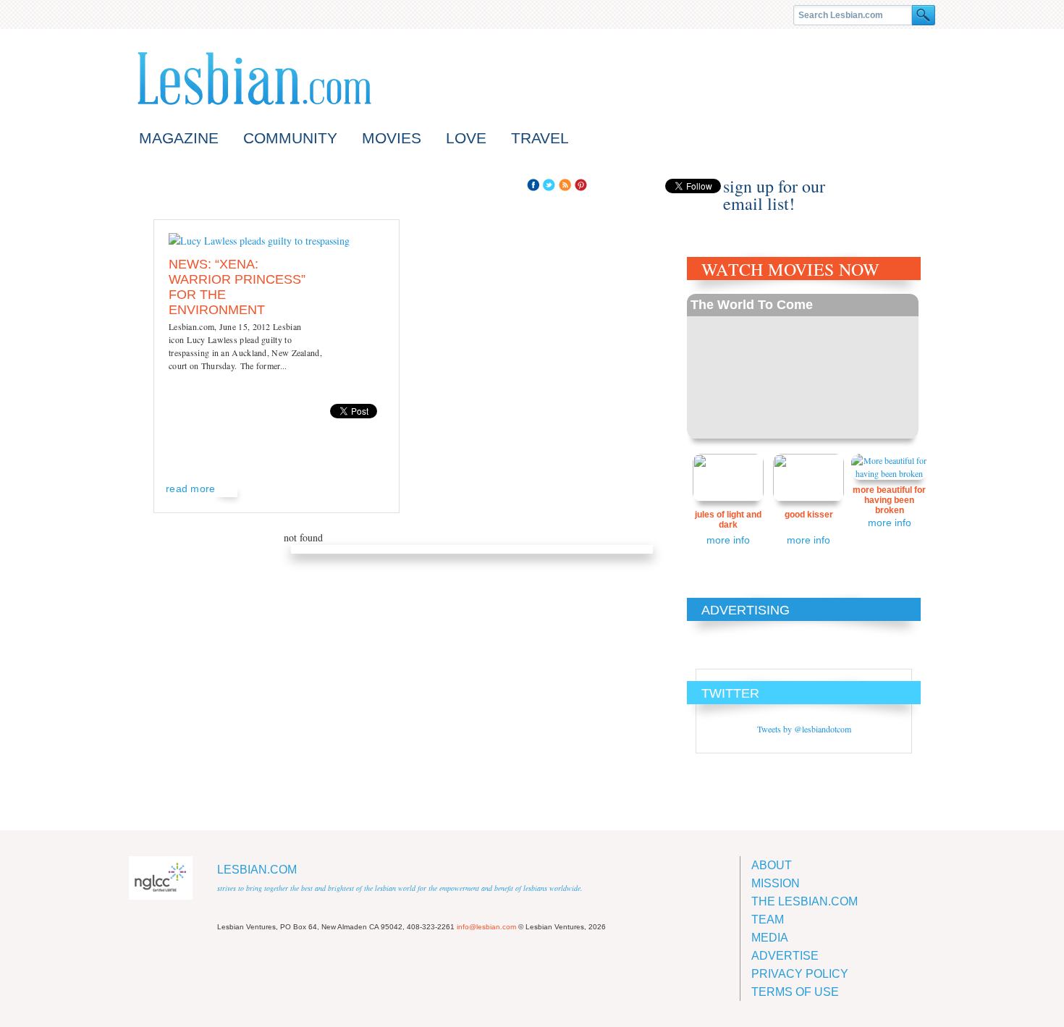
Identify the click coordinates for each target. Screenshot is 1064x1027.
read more (191, 488)
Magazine (179, 138)
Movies (391, 138)
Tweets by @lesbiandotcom (804, 729)
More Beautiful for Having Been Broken (889, 500)
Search (923, 15)
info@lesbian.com (486, 927)
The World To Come (752, 304)
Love (466, 138)
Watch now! (803, 366)
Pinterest (581, 185)
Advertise (785, 956)
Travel (540, 138)
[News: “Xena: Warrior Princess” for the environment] (259, 241)
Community (290, 138)
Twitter (549, 185)
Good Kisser (809, 515)
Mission (775, 883)
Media (769, 937)
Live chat (907, 187)
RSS (565, 185)
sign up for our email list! (774, 186)
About (771, 865)
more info (728, 540)
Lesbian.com (254, 78)
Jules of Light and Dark (728, 520)
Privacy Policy (799, 974)
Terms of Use (795, 992)
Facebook (533, 185)
